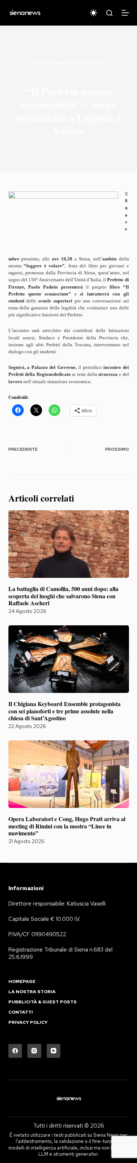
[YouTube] (54, 1051)
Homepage (21, 981)
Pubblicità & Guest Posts (42, 1002)
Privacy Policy (27, 1022)
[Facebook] (15, 1051)
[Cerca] (109, 13)
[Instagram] (34, 1051)
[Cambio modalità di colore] (93, 12)
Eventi (100, 63)
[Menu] (125, 12)
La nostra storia (32, 992)
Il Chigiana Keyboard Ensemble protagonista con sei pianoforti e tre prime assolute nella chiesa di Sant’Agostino (64, 710)
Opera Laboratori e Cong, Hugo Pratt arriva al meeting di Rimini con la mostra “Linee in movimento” (66, 826)
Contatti (20, 1012)
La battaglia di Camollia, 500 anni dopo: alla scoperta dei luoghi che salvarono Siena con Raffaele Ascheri (63, 595)
